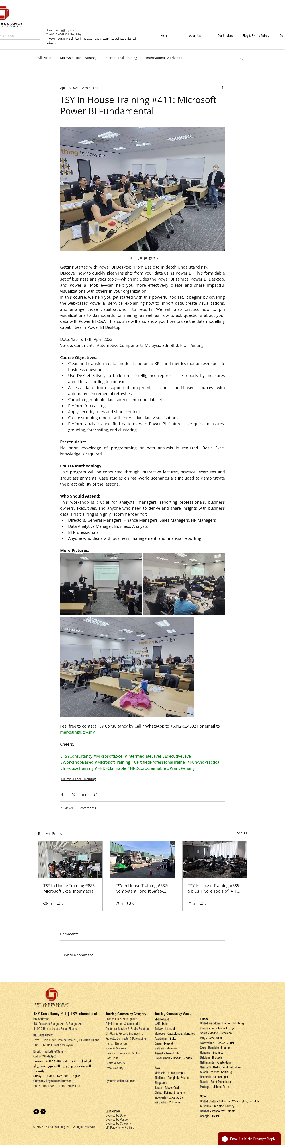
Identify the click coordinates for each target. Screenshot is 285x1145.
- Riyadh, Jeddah (181, 1058)
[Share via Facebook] (62, 794)
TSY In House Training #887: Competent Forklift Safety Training (142, 888)
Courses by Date (116, 1116)
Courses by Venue (117, 1120)
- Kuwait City (171, 1053)
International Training (120, 58)
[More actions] (222, 87)
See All (242, 833)
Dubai (165, 1024)
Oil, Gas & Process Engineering (124, 1034)
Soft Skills (112, 1058)
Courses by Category (118, 1124)
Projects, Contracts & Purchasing (126, 1039)
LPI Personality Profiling (120, 1128)
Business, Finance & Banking (124, 1053)
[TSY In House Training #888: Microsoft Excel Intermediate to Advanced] (70, 859)
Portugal (205, 1087)
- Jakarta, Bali (175, 1097)
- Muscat (167, 1043)
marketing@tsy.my (61, 30)
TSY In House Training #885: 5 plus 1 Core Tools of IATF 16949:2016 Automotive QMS (214, 888)
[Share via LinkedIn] (84, 794)
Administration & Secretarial (123, 1024)
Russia (204, 1082)
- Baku (172, 1039)
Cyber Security (114, 1068)
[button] (241, 58)
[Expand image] (101, 584)
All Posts (44, 58)
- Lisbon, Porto (219, 1087)
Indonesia (160, 1097)
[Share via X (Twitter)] (73, 794)
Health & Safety (115, 1063)
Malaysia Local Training (78, 58)
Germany (205, 1067)
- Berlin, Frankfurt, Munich (227, 1067)
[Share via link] (95, 794)
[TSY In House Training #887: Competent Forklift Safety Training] (142, 859)
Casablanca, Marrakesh (181, 1034)
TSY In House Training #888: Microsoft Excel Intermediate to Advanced (69, 888)
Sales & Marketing (117, 1048)
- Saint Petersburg (220, 1082)
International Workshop (164, 58)
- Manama (170, 1048)
